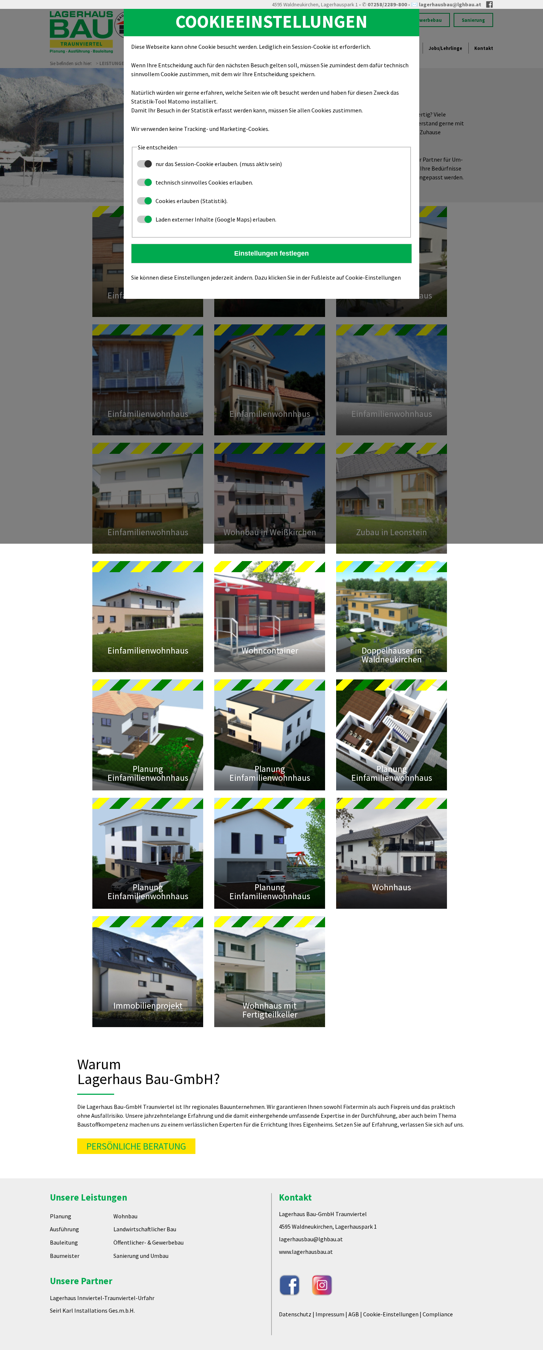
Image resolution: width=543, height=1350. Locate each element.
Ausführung (64, 1272)
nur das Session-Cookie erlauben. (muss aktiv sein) (218, 164)
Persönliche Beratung (136, 1182)
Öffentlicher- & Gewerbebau (148, 1285)
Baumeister (64, 1298)
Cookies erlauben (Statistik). (191, 201)
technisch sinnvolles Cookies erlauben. (203, 182)
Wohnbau (125, 1259)
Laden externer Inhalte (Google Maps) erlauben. (215, 219)
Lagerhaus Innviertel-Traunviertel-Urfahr (102, 1340)
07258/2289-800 (387, 4)
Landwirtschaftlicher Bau (144, 1272)
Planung (60, 1259)
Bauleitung (64, 1285)
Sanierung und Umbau (140, 1298)
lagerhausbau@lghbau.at (450, 4)
